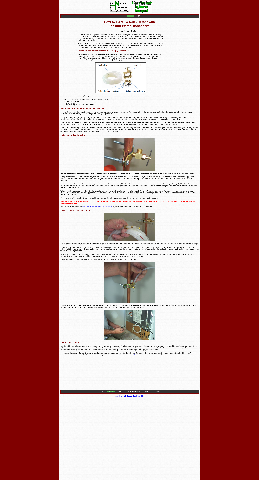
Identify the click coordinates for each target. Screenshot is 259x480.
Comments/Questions (133, 391)
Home (121, 16)
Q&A (139, 16)
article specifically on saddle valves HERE (97, 207)
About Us (148, 391)
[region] (181, 48)
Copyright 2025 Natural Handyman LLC (129, 396)
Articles (130, 16)
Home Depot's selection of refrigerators (128, 355)
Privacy (158, 391)
